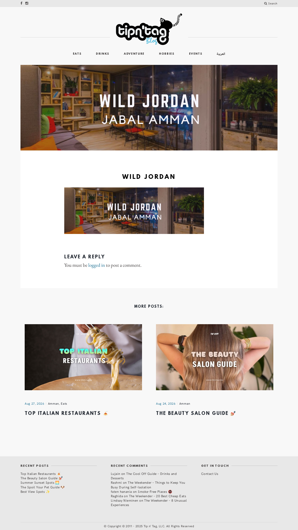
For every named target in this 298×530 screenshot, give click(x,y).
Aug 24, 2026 (166, 403)
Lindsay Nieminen (124, 500)
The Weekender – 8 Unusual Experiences (149, 502)
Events (196, 54)
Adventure (134, 54)
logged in (96, 265)
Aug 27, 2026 (34, 403)
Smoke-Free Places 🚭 (155, 491)
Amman (53, 403)
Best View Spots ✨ (35, 491)
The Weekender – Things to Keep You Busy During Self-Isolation (148, 484)
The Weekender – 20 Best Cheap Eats (157, 496)
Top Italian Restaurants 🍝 (67, 413)
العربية (221, 54)
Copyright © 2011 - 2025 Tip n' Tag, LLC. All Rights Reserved (151, 526)
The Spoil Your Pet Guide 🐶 (42, 487)
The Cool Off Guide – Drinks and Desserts (144, 475)
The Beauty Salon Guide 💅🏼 (196, 413)
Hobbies (167, 54)
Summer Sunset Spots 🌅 (39, 482)
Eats (77, 54)
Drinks (102, 54)
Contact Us (209, 473)
